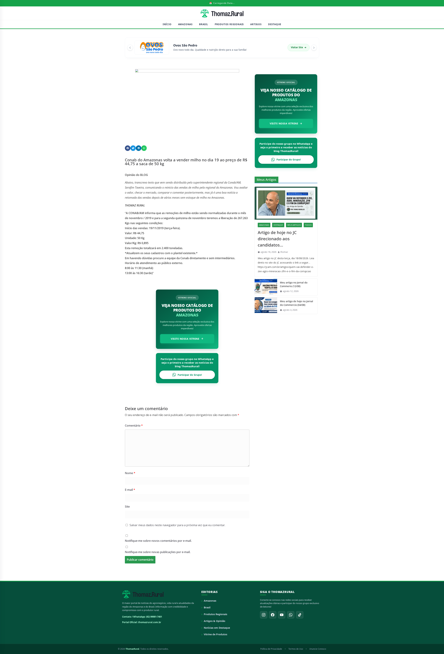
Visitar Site (298, 47)
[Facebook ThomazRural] (272, 614)
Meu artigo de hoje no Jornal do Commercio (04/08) (296, 303)
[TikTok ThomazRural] (299, 614)
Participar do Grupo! (190, 374)
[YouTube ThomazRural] (281, 614)
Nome (130, 473)
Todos (308, 225)
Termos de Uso (295, 648)
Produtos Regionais (229, 24)
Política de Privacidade (271, 648)
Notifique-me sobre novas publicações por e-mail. (157, 552)
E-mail (130, 490)
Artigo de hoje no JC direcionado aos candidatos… (277, 239)
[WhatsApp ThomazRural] (290, 614)
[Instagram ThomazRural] (263, 614)
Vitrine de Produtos (215, 634)
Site (127, 506)
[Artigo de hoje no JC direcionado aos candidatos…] (286, 203)
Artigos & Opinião (214, 621)
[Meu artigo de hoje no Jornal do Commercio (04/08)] (266, 305)
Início (167, 24)
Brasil (203, 24)
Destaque (274, 24)
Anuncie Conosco (317, 648)
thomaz (284, 251)
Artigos (256, 24)
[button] (127, 148)
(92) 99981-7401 (154, 616)
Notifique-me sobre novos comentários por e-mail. (158, 541)
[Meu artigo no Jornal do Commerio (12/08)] (266, 287)
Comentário (134, 425)
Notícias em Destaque (217, 627)
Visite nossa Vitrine (185, 338)
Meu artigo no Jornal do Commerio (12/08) (293, 284)
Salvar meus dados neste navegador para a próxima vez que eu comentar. (177, 525)
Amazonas (185, 24)
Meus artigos (294, 225)
